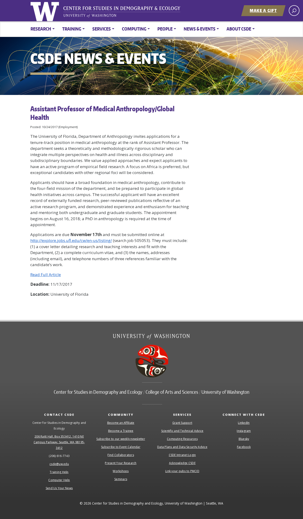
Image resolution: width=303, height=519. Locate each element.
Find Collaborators (120, 455)
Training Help (59, 472)
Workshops (121, 471)
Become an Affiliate (120, 423)
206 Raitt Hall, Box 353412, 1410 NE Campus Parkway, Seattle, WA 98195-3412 (59, 442)
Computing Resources (182, 439)
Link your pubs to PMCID (182, 471)
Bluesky (244, 439)
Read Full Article (45, 274)
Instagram (244, 431)
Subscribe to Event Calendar (120, 447)
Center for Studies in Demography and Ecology (125, 13)
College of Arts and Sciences (172, 392)
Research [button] (41, 29)
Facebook (244, 447)
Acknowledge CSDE (182, 463)
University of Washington (45, 10)
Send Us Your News (59, 488)
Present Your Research (120, 463)
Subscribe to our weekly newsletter (120, 439)
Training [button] (71, 29)
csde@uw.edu (59, 464)
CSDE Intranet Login (182, 455)
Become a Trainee (121, 431)
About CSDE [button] (239, 29)
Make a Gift (263, 10)
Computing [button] (134, 29)
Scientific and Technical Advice (182, 431)
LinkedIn (244, 423)
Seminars (120, 479)
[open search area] (294, 10)
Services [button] (101, 29)
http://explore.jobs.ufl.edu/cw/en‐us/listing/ (71, 240)
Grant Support (182, 423)
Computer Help (59, 480)
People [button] (165, 29)
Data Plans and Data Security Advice (182, 447)
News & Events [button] (199, 29)
